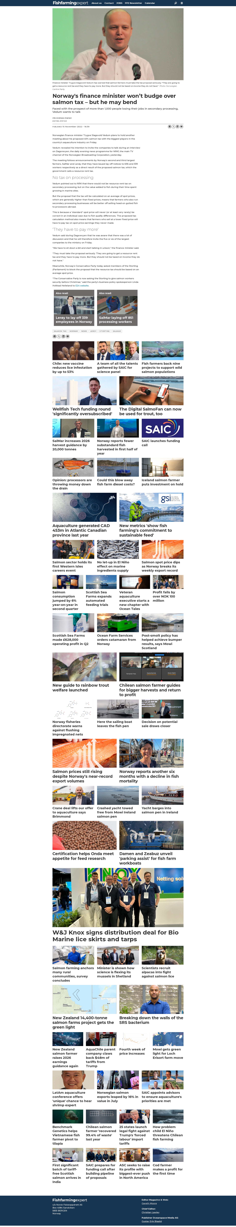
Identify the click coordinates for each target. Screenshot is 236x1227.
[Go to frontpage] (70, 3)
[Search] (176, 3)
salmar (117, 331)
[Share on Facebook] (169, 126)
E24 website (82, 285)
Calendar (150, 3)
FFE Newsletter (133, 3)
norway (74, 331)
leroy (93, 331)
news (84, 331)
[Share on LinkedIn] (177, 126)
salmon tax (60, 331)
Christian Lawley (150, 1212)
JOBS (119, 3)
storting (105, 331)
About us (97, 3)
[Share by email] (181, 126)
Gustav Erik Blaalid (152, 1221)
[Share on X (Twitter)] (173, 126)
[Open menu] (182, 3)
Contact (109, 3)
